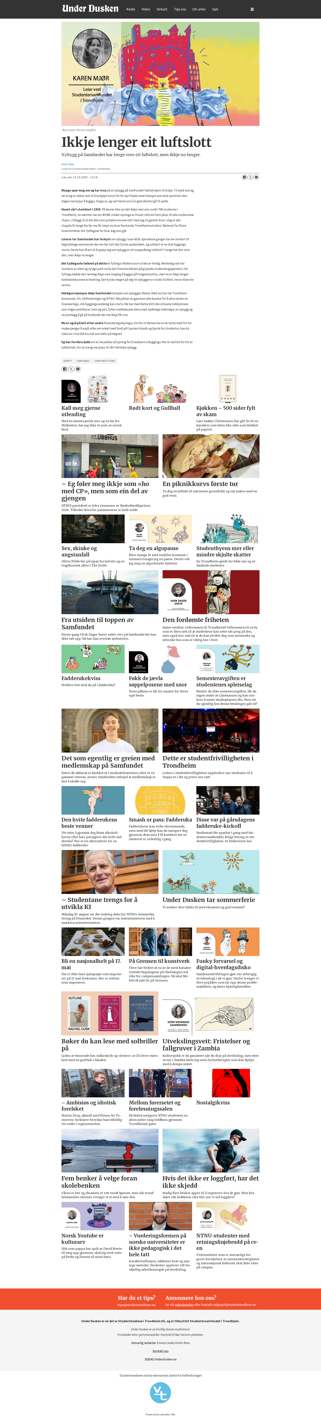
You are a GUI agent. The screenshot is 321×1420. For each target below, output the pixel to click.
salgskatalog (184, 1305)
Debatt (162, 9)
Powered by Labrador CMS (160, 1414)
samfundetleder (105, 360)
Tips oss (180, 9)
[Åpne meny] (252, 9)
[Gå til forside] (90, 8)
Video (146, 9)
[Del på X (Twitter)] (250, 177)
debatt (68, 360)
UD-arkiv (199, 9)
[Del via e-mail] (256, 177)
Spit (215, 9)
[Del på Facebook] (244, 177)
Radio (130, 9)
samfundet (83, 360)
